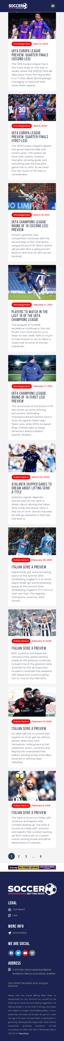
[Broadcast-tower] (32, 953)
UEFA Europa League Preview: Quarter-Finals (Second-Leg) (30, 55)
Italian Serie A (21, 477)
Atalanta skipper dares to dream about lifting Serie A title (32, 488)
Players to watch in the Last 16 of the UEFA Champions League (30, 316)
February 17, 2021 (42, 304)
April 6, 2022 (40, 125)
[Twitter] (18, 953)
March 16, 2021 (41, 214)
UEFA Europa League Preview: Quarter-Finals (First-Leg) (30, 137)
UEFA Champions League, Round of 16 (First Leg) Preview (29, 397)
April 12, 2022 (40, 43)
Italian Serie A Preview (29, 567)
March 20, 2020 (40, 477)
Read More (24, 1033)
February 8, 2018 (41, 805)
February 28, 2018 (42, 560)
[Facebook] (11, 953)
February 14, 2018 (41, 721)
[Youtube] (25, 953)
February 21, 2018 (41, 641)
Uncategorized (21, 43)
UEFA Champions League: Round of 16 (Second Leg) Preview (30, 226)
